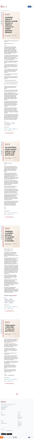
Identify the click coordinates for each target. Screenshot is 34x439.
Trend (8, 52)
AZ (30, 437)
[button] (1, 12)
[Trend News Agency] (3, 402)
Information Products (4, 423)
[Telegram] (9, 430)
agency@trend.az (3, 409)
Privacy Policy (19, 423)
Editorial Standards (20, 417)
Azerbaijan (10, 299)
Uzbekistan (6, 299)
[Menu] (32, 6)
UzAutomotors (11, 302)
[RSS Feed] (12, 430)
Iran (5, 208)
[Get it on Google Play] (9, 434)
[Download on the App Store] (3, 434)
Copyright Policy (20, 424)
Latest (2, 413)
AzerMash (6, 302)
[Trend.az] (4, 7)
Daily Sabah (11, 342)
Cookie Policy (19, 425)
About (18, 413)
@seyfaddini (15, 295)
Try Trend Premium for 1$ (9, 383)
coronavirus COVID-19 (8, 124)
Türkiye (6, 375)
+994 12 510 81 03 (3, 408)
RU (32, 437)
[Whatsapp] (1, 430)
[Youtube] (7, 430)
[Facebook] (3, 430)
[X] (5, 430)
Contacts (19, 416)
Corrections (19, 418)
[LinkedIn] (11, 430)
